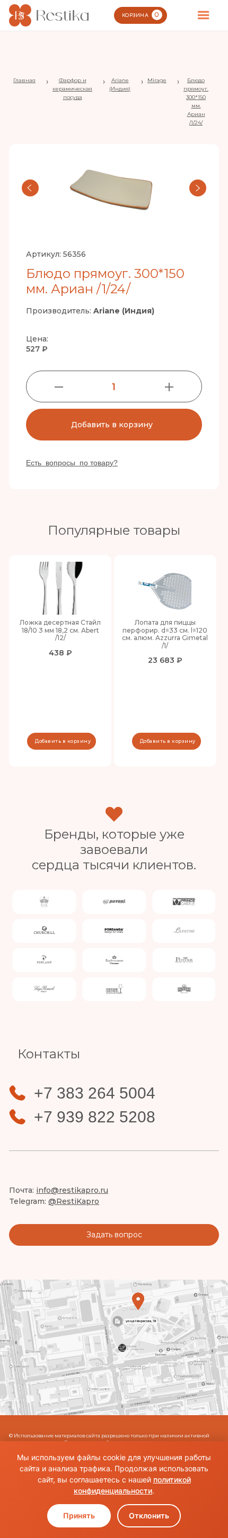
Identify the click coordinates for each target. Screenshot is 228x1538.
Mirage (156, 80)
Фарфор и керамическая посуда (72, 89)
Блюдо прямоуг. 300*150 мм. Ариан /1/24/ (195, 101)
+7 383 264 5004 (94, 1093)
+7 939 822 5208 (94, 1117)
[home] (49, 15)
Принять (79, 1515)
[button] (203, 15)
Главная (24, 80)
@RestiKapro (73, 1201)
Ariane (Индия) (119, 84)
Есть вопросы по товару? (72, 462)
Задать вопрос (114, 1234)
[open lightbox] (114, 188)
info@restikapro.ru (72, 1190)
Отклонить (149, 1515)
